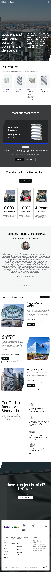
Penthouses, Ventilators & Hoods (6, 553)
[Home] (4, 2)
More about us (24, 180)
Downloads (13, 548)
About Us (25, 540)
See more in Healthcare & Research (35, 328)
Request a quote (29, 159)
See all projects (44, 297)
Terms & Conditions (33, 567)
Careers (25, 546)
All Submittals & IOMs (13, 543)
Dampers (5, 548)
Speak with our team (24, 497)
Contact (25, 543)
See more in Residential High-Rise (35, 389)
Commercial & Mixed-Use (19, 558)
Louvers (5, 545)
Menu (46, 2)
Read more (18, 159)
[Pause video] (2, 56)
